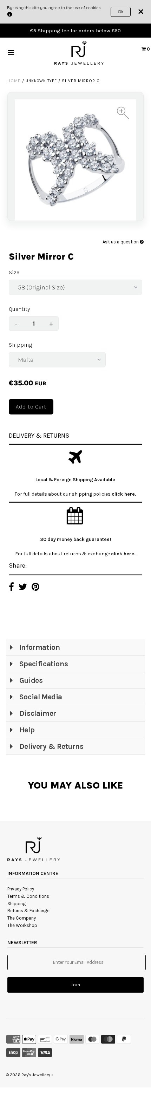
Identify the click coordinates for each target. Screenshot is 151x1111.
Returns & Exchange (28, 910)
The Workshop (22, 925)
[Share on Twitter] (23, 587)
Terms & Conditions (28, 896)
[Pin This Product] (35, 587)
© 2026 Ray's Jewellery (28, 1074)
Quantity (19, 309)
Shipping (20, 344)
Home (14, 80)
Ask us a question (121, 241)
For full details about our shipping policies (63, 494)
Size (14, 272)
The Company (21, 918)
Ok (120, 11)
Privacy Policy (20, 888)
